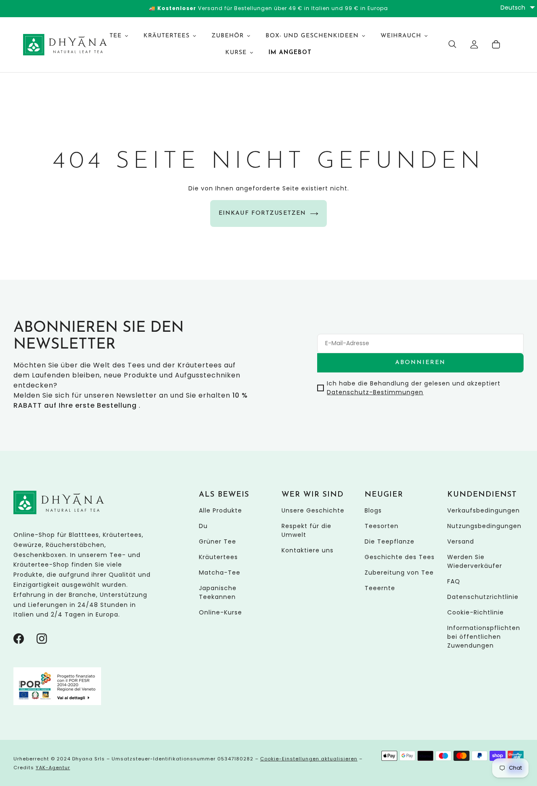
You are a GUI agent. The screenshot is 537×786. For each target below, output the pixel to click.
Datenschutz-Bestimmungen (375, 392)
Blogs (373, 510)
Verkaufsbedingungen (483, 510)
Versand (460, 541)
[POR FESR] (57, 703)
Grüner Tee (217, 541)
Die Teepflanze (389, 541)
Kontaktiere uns (308, 550)
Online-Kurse (220, 612)
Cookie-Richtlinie (475, 612)
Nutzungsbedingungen (484, 525)
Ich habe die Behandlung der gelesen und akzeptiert (414, 387)
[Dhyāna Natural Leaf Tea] (55, 44)
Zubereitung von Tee (399, 572)
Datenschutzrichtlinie (483, 596)
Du (203, 525)
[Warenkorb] (496, 44)
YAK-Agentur (53, 767)
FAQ (453, 581)
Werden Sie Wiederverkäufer (474, 561)
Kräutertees (218, 556)
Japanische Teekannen (218, 592)
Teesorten (382, 525)
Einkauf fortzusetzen (262, 213)
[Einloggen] (474, 44)
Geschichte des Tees (400, 556)
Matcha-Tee (219, 572)
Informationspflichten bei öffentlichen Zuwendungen (483, 636)
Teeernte (380, 587)
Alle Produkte (220, 510)
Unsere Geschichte (313, 510)
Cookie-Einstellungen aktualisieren (308, 758)
